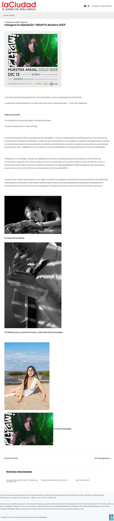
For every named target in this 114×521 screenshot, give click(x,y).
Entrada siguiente (103, 458)
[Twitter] (89, 6)
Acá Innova (43, 517)
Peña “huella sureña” (83, 480)
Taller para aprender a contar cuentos (54, 480)
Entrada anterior (10, 458)
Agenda (23, 22)
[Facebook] (85, 6)
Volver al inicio (9, 15)
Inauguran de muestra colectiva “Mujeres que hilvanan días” (22, 480)
